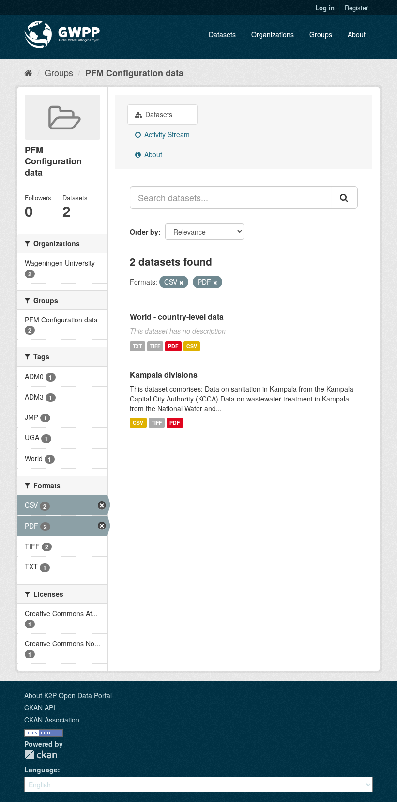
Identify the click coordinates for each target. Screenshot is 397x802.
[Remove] (181, 282)
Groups (320, 34)
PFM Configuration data (134, 72)
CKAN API (39, 707)
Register (356, 7)
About (357, 34)
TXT (137, 346)
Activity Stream (166, 134)
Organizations (272, 34)
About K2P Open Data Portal (68, 695)
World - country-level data (177, 316)
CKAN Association (51, 719)
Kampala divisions (164, 374)
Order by (144, 232)
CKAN (40, 755)
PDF (173, 346)
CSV (191, 346)
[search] (345, 197)
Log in (325, 7)
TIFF (155, 346)
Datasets (222, 34)
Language (41, 769)
